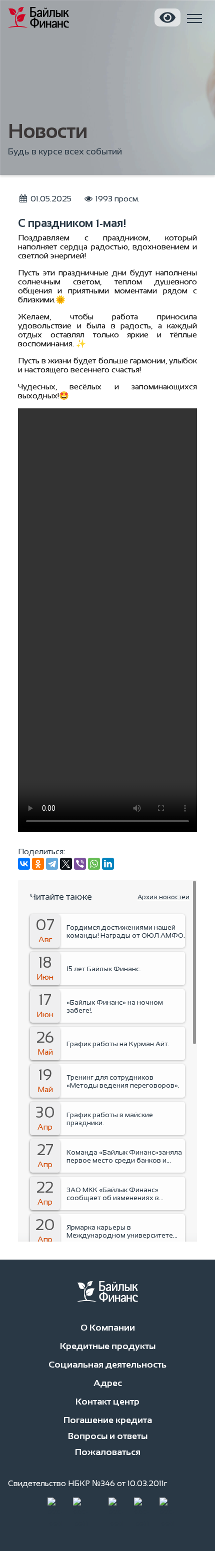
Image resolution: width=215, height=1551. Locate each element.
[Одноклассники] (38, 864)
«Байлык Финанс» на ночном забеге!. (114, 1006)
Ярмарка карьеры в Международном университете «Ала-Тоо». (119, 1231)
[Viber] (80, 864)
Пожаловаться (107, 1452)
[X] (66, 864)
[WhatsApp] (94, 864)
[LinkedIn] (108, 864)
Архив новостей (164, 897)
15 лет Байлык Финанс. (103, 969)
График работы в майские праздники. (109, 1119)
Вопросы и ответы (108, 1436)
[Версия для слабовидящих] (167, 17)
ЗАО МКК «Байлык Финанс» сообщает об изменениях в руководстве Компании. (112, 1194)
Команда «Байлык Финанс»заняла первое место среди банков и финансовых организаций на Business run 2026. (124, 1156)
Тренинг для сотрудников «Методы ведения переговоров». (123, 1081)
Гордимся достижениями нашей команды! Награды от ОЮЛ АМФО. (125, 931)
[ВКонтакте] (24, 864)
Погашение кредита (108, 1420)
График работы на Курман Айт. (118, 1044)
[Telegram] (52, 864)
